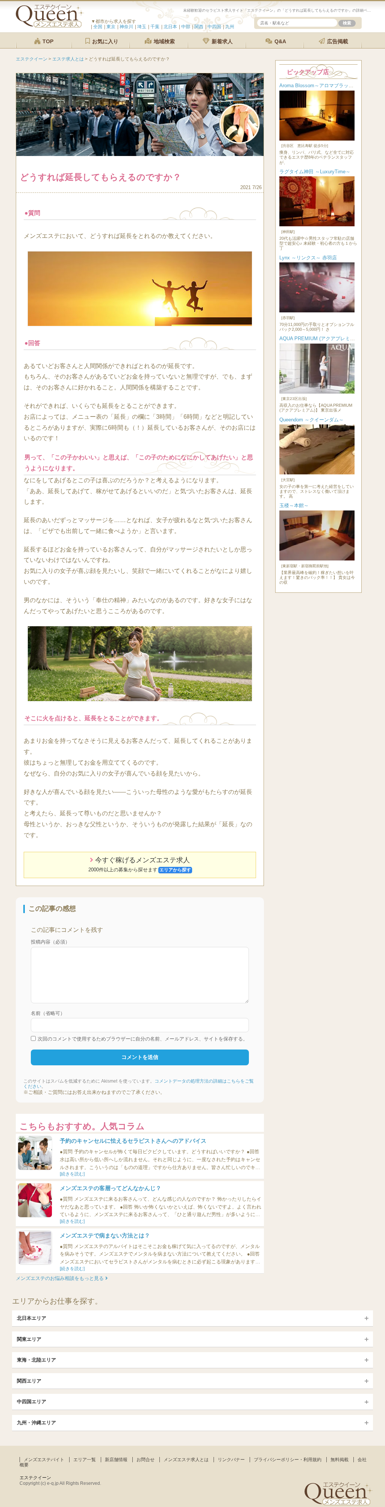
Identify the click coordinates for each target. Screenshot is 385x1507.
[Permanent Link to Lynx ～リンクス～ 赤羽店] (317, 311)
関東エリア (29, 1339)
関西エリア (29, 1381)
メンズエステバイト (44, 1459)
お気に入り (104, 41)
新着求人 (221, 41)
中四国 (214, 26)
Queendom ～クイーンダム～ (311, 420)
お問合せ (145, 1459)
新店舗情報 (116, 1459)
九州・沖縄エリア (36, 1422)
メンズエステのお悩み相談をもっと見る (60, 1278)
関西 (198, 26)
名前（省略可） (48, 1013)
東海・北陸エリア (36, 1360)
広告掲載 (337, 41)
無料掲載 (339, 1459)
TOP (47, 41)
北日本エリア (31, 1318)
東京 (110, 26)
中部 (185, 26)
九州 (229, 26)
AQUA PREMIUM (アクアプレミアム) (320, 338)
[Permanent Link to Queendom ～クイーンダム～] (317, 473)
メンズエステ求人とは (186, 1459)
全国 (97, 26)
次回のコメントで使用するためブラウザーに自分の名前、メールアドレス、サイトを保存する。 (143, 1039)
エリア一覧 (84, 1459)
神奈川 (126, 26)
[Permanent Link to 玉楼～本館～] (317, 559)
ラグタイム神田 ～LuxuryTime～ (314, 171)
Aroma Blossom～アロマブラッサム (318, 85)
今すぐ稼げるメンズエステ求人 (139, 864)
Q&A (279, 41)
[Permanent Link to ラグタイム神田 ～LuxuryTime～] (317, 224)
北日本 (170, 26)
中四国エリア (31, 1401)
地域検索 (163, 41)
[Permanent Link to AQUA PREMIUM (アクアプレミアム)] (317, 392)
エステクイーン (35, 1477)
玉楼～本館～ (294, 505)
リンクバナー (231, 1459)
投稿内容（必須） (50, 942)
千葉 (154, 26)
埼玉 (141, 26)
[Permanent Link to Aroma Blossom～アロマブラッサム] (317, 139)
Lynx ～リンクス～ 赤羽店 (308, 258)
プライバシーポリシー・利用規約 (287, 1459)
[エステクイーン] (50, 26)
